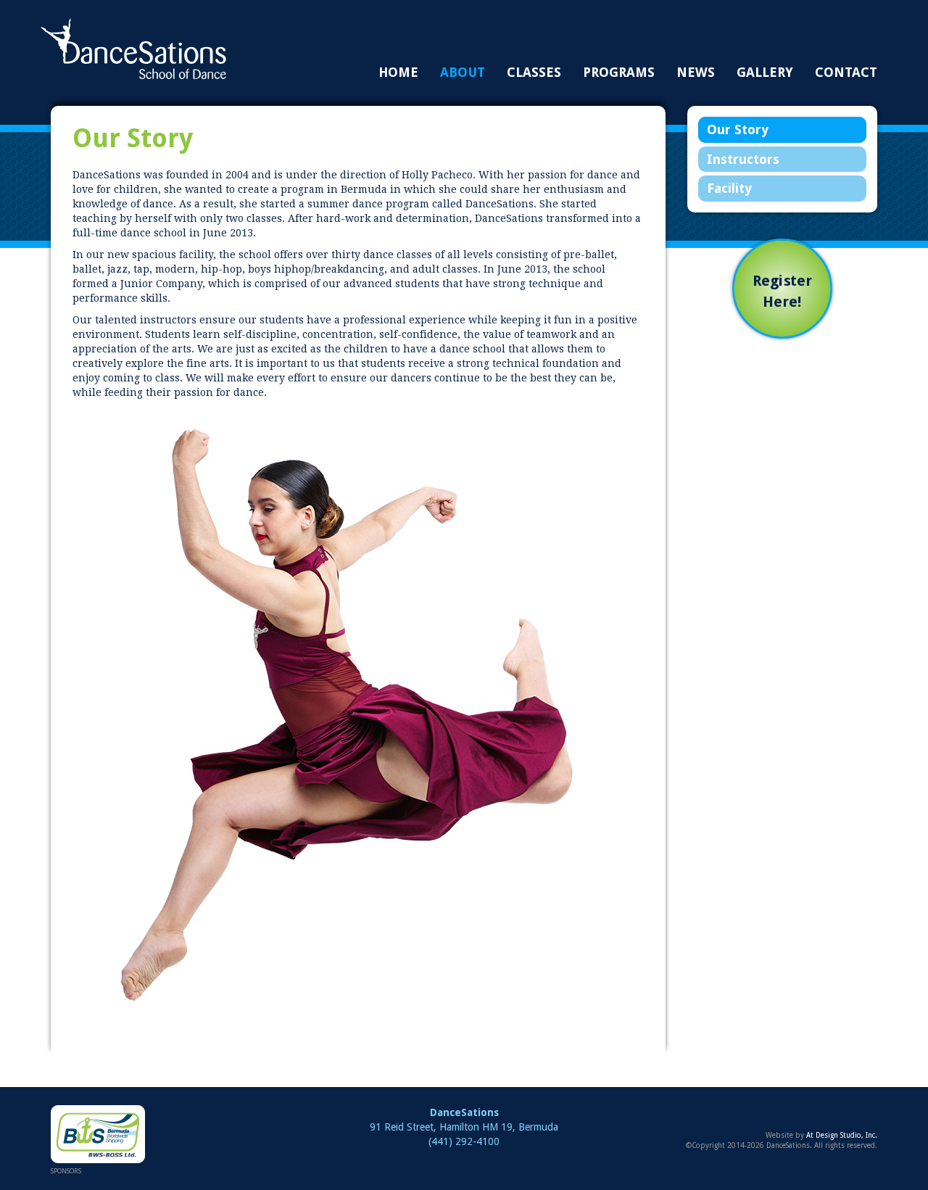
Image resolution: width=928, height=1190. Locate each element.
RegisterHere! (782, 291)
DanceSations (133, 48)
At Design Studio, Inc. (841, 1135)
